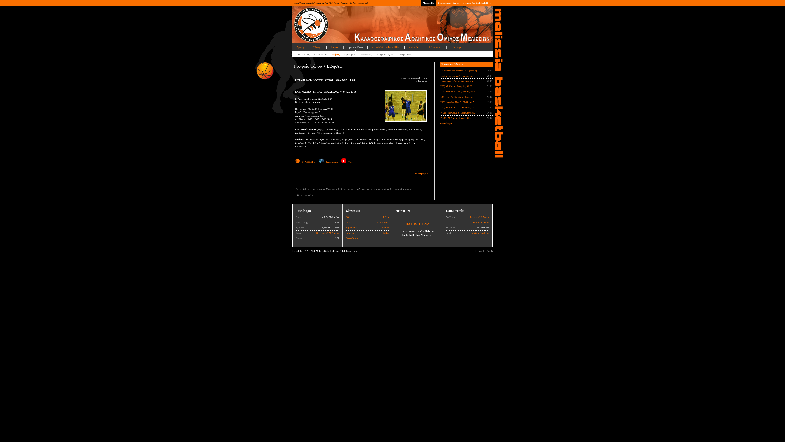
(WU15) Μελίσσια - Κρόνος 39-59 (456, 118)
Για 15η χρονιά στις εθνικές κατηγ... (456, 76)
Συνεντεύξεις (366, 54)
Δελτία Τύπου (320, 54)
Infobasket (351, 233)
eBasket (385, 233)
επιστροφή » (421, 173)
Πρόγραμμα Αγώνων (385, 54)
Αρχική (300, 47)
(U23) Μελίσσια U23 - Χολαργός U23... (458, 107)
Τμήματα (335, 47)
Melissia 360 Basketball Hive (477, 3)
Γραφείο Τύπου (355, 47)
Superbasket (351, 227)
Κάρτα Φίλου (435, 47)
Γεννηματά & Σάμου (479, 217)
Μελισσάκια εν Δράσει (448, 3)
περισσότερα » (447, 123)
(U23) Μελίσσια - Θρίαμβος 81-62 (456, 86)
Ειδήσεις (335, 54)
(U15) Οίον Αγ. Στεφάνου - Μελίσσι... (457, 97)
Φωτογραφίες (332, 162)
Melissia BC (428, 3)
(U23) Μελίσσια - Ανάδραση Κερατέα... (458, 91)
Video (351, 162)
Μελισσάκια (414, 47)
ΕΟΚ (348, 217)
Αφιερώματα (350, 54)
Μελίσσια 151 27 (481, 222)
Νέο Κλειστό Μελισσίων (327, 233)
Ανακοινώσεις (303, 54)
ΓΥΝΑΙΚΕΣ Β (308, 162)
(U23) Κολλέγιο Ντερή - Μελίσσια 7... (458, 102)
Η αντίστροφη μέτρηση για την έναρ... (457, 81)
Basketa (385, 227)
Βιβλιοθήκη (456, 47)
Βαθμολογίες (405, 54)
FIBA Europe (383, 222)
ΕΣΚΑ (386, 217)
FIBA (348, 222)
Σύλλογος (317, 47)
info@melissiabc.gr (480, 233)
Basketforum (352, 238)
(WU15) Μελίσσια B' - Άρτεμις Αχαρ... (457, 112)
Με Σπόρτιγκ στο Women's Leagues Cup (458, 70)
